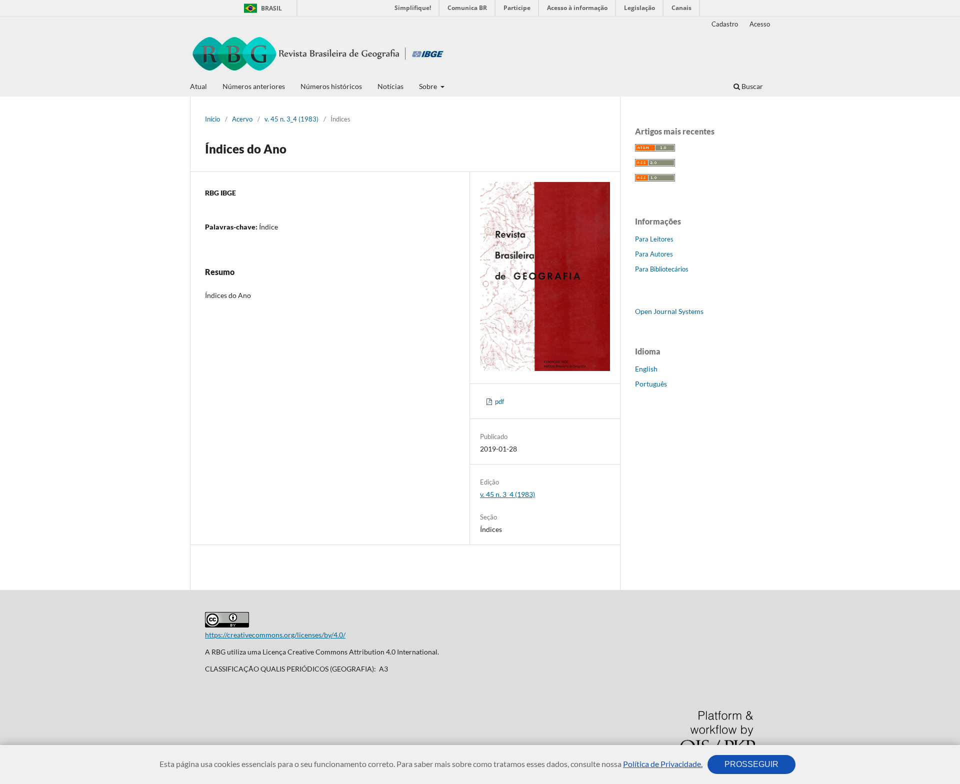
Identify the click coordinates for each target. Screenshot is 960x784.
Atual (198, 86)
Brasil (261, 8)
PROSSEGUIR (751, 764)
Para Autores (654, 254)
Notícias (391, 86)
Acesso (760, 24)
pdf (499, 402)
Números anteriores (253, 86)
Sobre (428, 86)
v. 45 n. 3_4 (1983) (291, 119)
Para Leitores (654, 239)
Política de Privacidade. (662, 763)
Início (212, 119)
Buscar (751, 86)
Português (651, 384)
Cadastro (725, 24)
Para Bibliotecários (661, 269)
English (646, 368)
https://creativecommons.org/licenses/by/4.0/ (275, 634)
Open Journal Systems (669, 311)
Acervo (242, 119)
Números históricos (331, 86)
